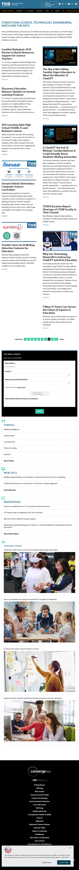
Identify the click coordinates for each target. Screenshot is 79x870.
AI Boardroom (39, 785)
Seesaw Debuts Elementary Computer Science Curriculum (18, 186)
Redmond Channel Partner (39, 824)
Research (39, 11)
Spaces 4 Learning (39, 831)
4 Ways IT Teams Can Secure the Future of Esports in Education (59, 310)
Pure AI (39, 818)
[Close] (70, 848)
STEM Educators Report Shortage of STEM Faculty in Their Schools (59, 209)
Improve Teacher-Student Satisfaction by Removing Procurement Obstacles (33, 698)
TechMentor (39, 834)
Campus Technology (39, 798)
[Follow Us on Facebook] (63, 4)
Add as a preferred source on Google (50, 4)
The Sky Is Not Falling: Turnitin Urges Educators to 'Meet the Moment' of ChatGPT (59, 73)
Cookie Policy (65, 857)
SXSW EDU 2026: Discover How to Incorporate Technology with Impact (31, 550)
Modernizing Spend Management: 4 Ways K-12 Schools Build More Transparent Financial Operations (38, 526)
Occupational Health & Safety (39, 814)
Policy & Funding (10, 448)
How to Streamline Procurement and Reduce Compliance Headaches (30, 599)
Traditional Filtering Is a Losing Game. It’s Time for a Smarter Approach (31, 483)
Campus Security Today (39, 795)
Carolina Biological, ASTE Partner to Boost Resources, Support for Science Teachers (18, 53)
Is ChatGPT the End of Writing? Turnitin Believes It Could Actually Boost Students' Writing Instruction (60, 152)
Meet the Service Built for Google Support (20, 519)
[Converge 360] (39, 771)
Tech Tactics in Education (39, 837)
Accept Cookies (64, 862)
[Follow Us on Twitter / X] (66, 4)
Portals (9, 425)
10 (56, 339)
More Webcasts (10, 490)
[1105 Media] (40, 780)
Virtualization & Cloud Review (39, 844)
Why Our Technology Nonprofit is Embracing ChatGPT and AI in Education (60, 257)
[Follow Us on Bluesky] (60, 4)
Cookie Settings (46, 862)
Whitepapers (12, 502)
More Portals (9, 461)
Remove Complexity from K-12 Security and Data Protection (27, 506)
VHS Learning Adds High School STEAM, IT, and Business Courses (16, 128)
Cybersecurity (9, 435)
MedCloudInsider (39, 811)
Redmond (39, 821)
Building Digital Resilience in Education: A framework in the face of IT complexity (34, 477)
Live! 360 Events (39, 804)
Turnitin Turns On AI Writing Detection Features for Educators (18, 248)
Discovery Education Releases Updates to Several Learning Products (18, 91)
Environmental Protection (39, 801)
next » (62, 339)
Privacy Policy (21, 387)
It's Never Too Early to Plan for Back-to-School (21, 649)
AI (52, 11)
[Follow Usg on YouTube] (69, 4)
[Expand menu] (76, 4)
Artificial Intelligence (11, 429)
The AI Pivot (39, 841)
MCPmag (39, 808)
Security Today (39, 827)
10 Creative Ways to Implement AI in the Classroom (23, 512)
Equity (57, 11)
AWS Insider (39, 791)
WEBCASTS (10, 472)
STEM (47, 11)
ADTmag (39, 788)
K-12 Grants (30, 11)
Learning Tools (9, 442)
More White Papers (11, 534)
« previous (18, 339)
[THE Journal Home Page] (12, 4)
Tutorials (19, 11)
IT (63, 11)
